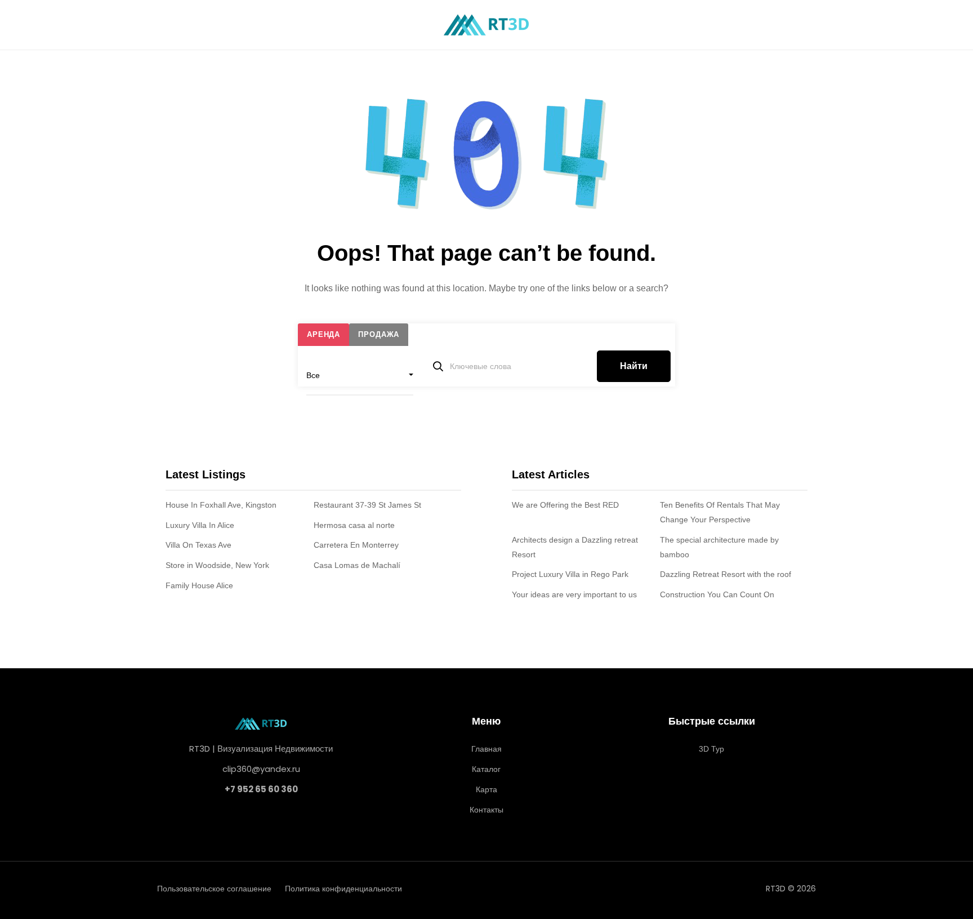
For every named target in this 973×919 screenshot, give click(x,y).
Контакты (486, 809)
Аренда (323, 334)
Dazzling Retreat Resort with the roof (725, 574)
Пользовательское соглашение (214, 888)
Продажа (378, 334)
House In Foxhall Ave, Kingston (221, 504)
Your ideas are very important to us (574, 594)
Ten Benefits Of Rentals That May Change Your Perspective (720, 512)
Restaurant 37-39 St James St (367, 504)
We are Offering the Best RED (565, 504)
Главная (486, 748)
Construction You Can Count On (717, 594)
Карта (486, 789)
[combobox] (359, 375)
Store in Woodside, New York (217, 565)
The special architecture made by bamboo (719, 547)
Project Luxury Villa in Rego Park (570, 574)
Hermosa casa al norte (354, 525)
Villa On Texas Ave (198, 544)
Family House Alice (199, 585)
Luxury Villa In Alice (200, 525)
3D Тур (711, 748)
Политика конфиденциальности (343, 888)
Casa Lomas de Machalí (357, 565)
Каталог (486, 769)
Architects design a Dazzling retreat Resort (575, 547)
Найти (634, 366)
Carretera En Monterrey (356, 544)
